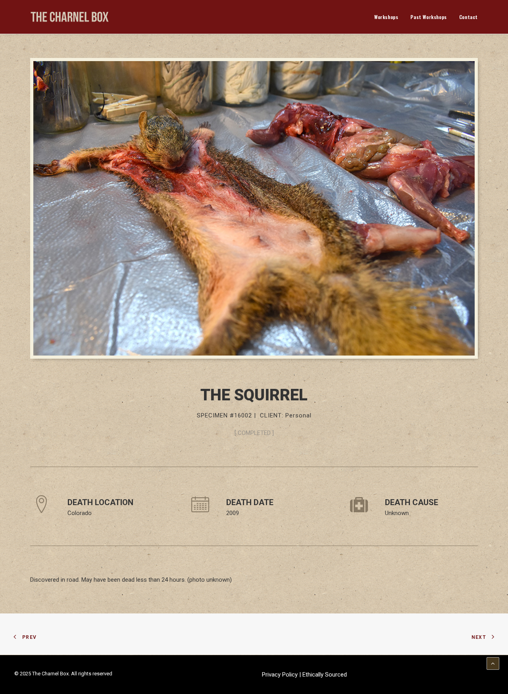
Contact (468, 16)
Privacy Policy (280, 674)
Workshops (386, 16)
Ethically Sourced (324, 674)
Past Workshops (428, 16)
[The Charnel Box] (70, 17)
